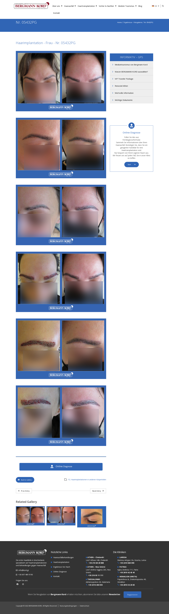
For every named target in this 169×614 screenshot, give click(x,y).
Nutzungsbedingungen (68, 606)
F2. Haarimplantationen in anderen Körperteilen (87, 479)
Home (119, 22)
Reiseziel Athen (121, 86)
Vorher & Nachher (106, 6)
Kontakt (56, 13)
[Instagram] (23, 584)
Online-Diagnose (131, 132)
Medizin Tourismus (126, 6)
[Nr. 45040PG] (93, 510)
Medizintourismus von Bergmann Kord (131, 64)
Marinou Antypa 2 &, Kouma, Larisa (131, 560)
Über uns (56, 6)
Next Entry (96, 491)
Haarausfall (69, 6)
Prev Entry (25, 491)
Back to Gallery (26, 480)
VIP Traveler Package (124, 79)
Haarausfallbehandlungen (63, 557)
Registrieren (132, 594)
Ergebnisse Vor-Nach (61, 567)
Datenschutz (84, 606)
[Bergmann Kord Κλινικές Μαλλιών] (31, 6)
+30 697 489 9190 (25, 574)
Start (129, 164)
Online (64, 466)
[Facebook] (17, 584)
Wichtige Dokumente (124, 100)
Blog (140, 6)
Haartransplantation (86, 6)
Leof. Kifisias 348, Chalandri (97, 560)
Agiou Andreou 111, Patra (127, 570)
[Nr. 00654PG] (31, 510)
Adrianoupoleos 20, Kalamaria (98, 582)
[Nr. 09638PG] (62, 510)
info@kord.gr (24, 570)
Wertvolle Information (124, 93)
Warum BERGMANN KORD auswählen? (131, 71)
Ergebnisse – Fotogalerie (133, 22)
